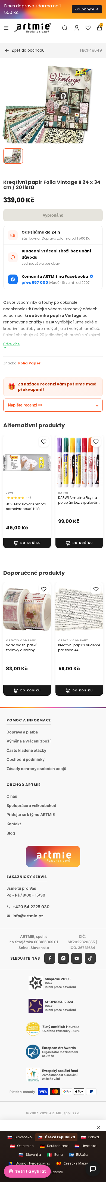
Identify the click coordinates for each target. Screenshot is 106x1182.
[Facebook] (49, 958)
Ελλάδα (78, 1155)
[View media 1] (13, 156)
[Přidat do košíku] (27, 543)
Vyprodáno (53, 215)
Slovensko (19, 1137)
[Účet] (77, 28)
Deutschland (54, 1146)
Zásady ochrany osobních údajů (36, 768)
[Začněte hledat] (65, 28)
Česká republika (56, 1137)
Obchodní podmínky (26, 759)
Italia (55, 1155)
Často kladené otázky (26, 750)
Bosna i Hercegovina (29, 1163)
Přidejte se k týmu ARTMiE (31, 814)
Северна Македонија (77, 1163)
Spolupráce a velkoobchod (31, 805)
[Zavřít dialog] (99, 1127)
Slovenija (29, 1155)
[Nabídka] (6, 27)
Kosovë (53, 1172)
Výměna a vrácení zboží (29, 741)
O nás (12, 796)
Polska (90, 1137)
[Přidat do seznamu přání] (44, 442)
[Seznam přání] (88, 27)
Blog (11, 832)
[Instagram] (63, 958)
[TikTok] (90, 958)
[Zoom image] (49, 114)
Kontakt (14, 823)
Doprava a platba (22, 731)
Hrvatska (85, 1146)
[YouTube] (76, 958)
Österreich (22, 1146)
